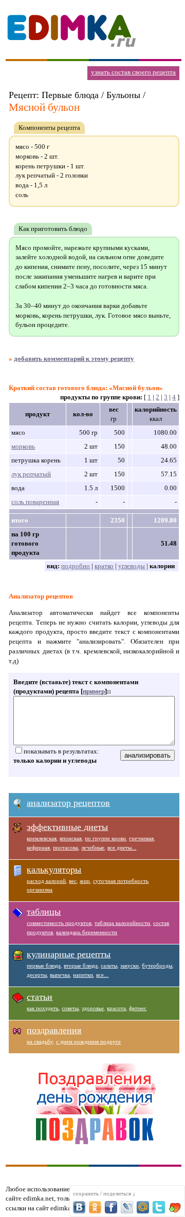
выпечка (60, 975)
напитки (83, 975)
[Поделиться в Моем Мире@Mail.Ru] (143, 1207)
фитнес (137, 1008)
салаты (109, 965)
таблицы (44, 911)
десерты (37, 975)
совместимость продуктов (59, 923)
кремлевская (42, 838)
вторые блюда (81, 965)
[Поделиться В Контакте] (79, 1207)
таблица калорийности (122, 923)
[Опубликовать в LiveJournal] (127, 1207)
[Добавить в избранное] (175, 1207)
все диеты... (121, 847)
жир (85, 881)
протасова (65, 847)
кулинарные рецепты (68, 954)
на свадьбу (40, 1041)
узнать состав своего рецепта (133, 72)
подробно (75, 566)
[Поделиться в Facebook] (111, 1207)
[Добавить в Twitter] (159, 1207)
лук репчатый (31, 474)
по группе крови (105, 838)
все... (102, 975)
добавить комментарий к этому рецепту (74, 358)
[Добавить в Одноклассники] (95, 1207)
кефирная (38, 847)
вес (73, 881)
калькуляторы (54, 869)
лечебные (92, 847)
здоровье (93, 1008)
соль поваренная (35, 502)
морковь (23, 446)
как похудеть (43, 1008)
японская (71, 838)
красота (116, 1008)
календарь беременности (86, 932)
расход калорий (46, 881)
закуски (129, 965)
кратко (104, 566)
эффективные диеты (67, 827)
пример (94, 691)
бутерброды (157, 965)
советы (70, 1008)
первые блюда (44, 965)
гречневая (141, 838)
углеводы (131, 566)
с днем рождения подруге (88, 1041)
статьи (39, 997)
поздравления (54, 1030)
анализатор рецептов (68, 803)
